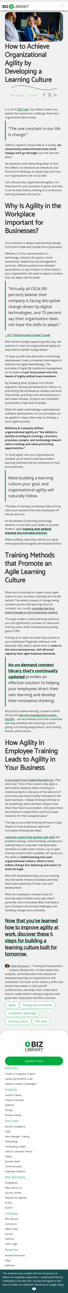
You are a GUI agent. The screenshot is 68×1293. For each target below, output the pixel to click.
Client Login (11, 1243)
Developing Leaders (15, 1146)
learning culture (18, 1021)
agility (12, 1005)
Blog (7, 1260)
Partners (9, 1238)
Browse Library (13, 1115)
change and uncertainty (37, 1005)
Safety (8, 1156)
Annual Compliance (15, 1126)
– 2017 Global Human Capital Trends (27, 335)
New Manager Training (17, 1136)
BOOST (9, 1207)
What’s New (11, 1228)
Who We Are (11, 1219)
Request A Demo (34, 1061)
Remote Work (12, 1161)
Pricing (8, 1110)
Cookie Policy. (56, 1284)
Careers (9, 1233)
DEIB (7, 1131)
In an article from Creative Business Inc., (29, 780)
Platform (9, 1105)
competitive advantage (22, 1013)
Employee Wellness (15, 1171)
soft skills (41, 1021)
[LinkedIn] (55, 96)
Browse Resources (15, 1255)
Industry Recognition (16, 1197)
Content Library (13, 1095)
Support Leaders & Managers (20, 1083)
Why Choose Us (13, 1187)
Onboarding (11, 1141)
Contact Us (11, 1223)
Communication (13, 1166)
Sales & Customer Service (19, 1151)
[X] (49, 96)
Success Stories (13, 1192)
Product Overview (14, 1100)
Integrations (11, 1182)
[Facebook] (44, 96)
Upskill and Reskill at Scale (19, 1078)
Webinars (10, 1265)
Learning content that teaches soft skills (30, 837)
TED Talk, (23, 109)
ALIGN (8, 1202)
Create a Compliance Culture (20, 1073)
